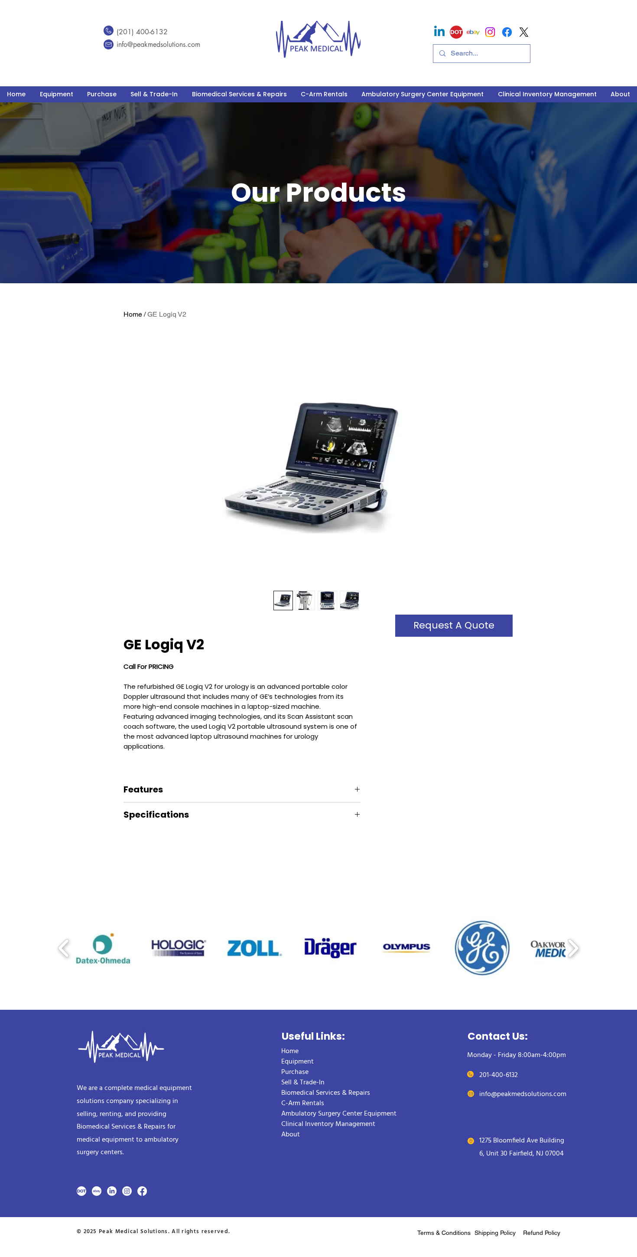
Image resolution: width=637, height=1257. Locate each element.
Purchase (295, 1072)
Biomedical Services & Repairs (325, 1093)
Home (133, 314)
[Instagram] (490, 32)
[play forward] (573, 948)
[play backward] (64, 948)
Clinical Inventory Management (328, 1124)
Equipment (297, 1062)
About (290, 1134)
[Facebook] (142, 1191)
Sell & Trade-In (303, 1082)
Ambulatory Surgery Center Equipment (338, 1114)
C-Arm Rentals (302, 1103)
